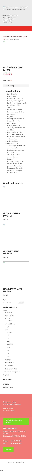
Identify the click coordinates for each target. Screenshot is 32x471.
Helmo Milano (10, 324)
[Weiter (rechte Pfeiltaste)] (2, 470)
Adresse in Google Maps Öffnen (13, 421)
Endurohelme (9, 363)
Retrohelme (8, 312)
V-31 (8, 347)
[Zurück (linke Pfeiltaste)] (0, 470)
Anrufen (8, 449)
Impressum (11, 463)
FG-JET (9, 341)
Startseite (6, 37)
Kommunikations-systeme (11, 372)
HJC (24, 37)
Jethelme (19, 37)
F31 (8, 335)
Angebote (6, 375)
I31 (8, 338)
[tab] (16, 85)
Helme (13, 37)
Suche (21, 303)
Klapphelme (8, 360)
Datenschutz (20, 463)
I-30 (8, 350)
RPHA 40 (10, 344)
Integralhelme (9, 315)
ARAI (7, 327)
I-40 (10, 80)
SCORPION (9, 321)
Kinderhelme (9, 366)
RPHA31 (9, 332)
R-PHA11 (11, 387)
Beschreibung (9, 86)
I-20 (8, 354)
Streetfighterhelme (11, 369)
